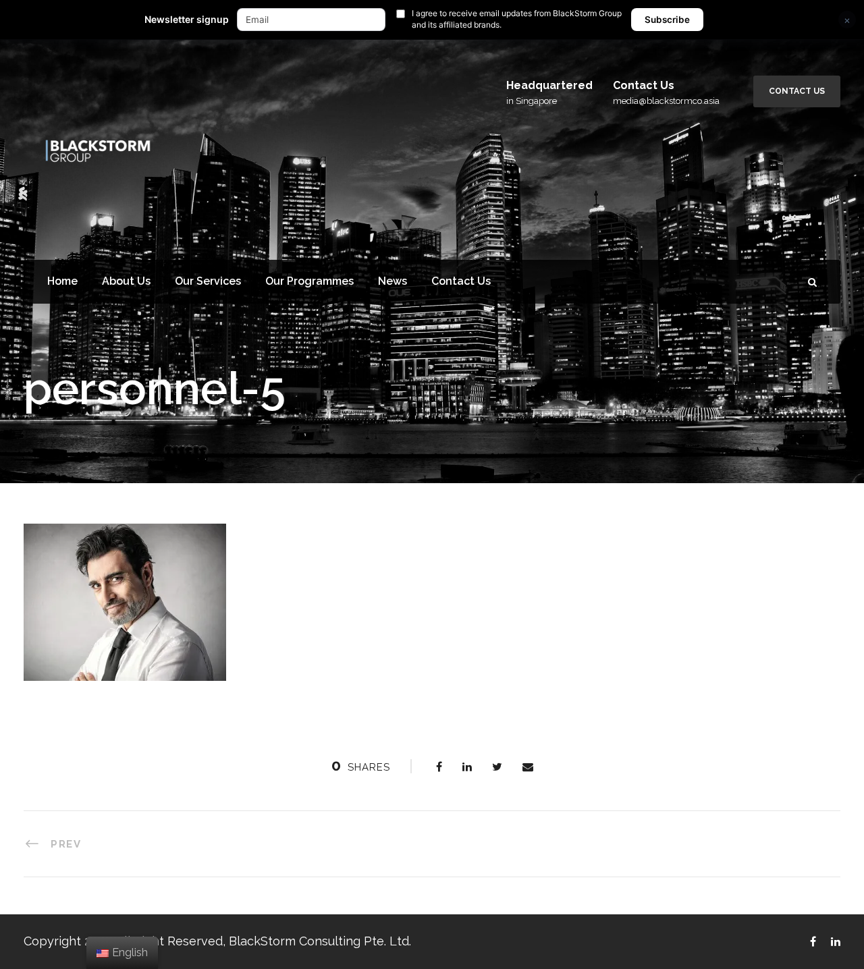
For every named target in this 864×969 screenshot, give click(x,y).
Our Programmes (309, 281)
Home (62, 281)
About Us (126, 281)
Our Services (208, 281)
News (392, 281)
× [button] (847, 19)
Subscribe (667, 19)
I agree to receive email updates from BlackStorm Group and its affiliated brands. (517, 19)
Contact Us (797, 91)
